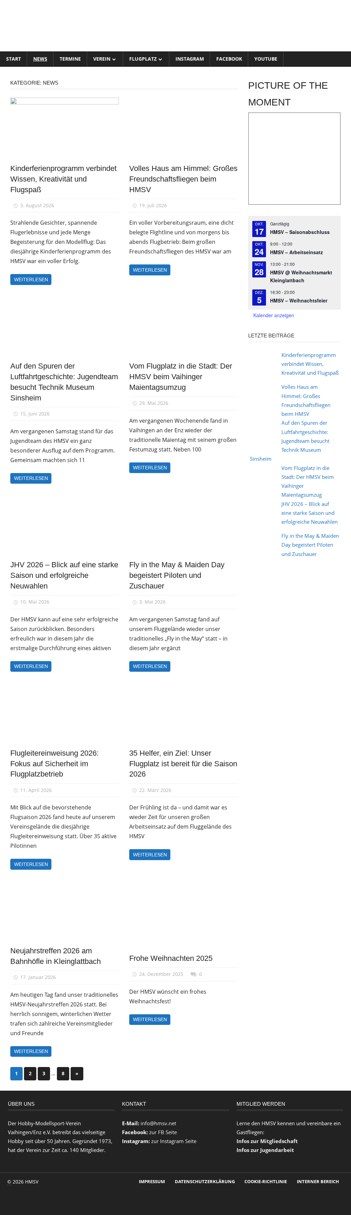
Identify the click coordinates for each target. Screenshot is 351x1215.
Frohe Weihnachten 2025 (171, 958)
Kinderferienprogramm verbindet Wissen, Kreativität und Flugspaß (63, 179)
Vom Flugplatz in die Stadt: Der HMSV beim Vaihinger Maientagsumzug (180, 377)
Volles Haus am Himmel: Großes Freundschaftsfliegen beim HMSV (183, 179)
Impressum (152, 1181)
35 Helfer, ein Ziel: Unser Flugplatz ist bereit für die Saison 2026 (183, 764)
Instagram (190, 58)
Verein (101, 58)
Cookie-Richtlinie (265, 1181)
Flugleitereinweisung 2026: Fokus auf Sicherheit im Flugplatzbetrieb (54, 764)
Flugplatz (143, 58)
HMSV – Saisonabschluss (300, 231)
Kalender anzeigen (273, 315)
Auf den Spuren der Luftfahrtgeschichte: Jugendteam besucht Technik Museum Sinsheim (289, 440)
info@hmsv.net (158, 1123)
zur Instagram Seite (173, 1141)
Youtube (265, 58)
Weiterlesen (31, 279)
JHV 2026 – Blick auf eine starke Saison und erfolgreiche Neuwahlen (64, 575)
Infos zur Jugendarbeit (265, 1149)
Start (13, 58)
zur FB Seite (163, 1132)
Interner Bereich (318, 1181)
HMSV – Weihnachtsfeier (298, 300)
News (40, 58)
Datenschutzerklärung (205, 1181)
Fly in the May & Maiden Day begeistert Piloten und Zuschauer (177, 575)
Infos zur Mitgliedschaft (267, 1141)
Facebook (229, 58)
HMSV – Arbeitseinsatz (296, 252)
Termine (70, 58)
